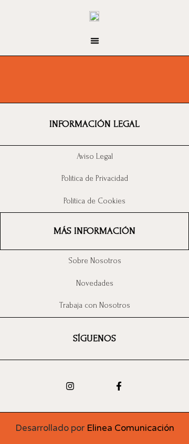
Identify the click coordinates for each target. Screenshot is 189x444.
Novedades (94, 283)
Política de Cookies (94, 201)
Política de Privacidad (94, 178)
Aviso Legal (95, 156)
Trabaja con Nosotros (94, 305)
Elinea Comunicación (130, 428)
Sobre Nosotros (94, 260)
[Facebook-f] (119, 386)
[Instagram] (70, 386)
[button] (94, 41)
